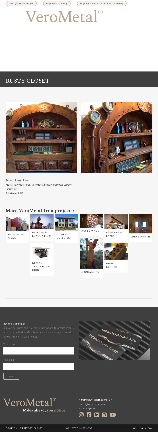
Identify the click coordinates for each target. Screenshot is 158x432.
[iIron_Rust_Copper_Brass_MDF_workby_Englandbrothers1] (41, 137)
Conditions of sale (79, 428)
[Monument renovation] (42, 221)
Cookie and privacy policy (24, 428)
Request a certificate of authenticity (102, 3)
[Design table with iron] (42, 251)
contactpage (88, 408)
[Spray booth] (140, 224)
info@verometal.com (93, 404)
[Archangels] (91, 253)
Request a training (57, 3)
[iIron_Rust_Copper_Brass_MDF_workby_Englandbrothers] (116, 137)
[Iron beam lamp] (116, 221)
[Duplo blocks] (116, 251)
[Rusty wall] (91, 221)
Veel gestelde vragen (21, 3)
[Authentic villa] (17, 222)
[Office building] (66, 222)
